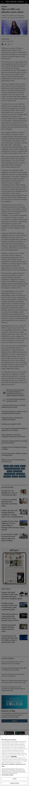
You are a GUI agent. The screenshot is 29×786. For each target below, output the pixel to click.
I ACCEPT (14, 778)
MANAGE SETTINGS (14, 783)
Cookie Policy (14, 756)
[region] (14, 760)
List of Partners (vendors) (7, 774)
